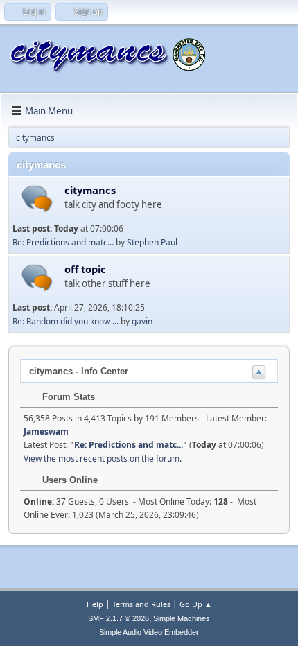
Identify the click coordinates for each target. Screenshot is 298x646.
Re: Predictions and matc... (63, 242)
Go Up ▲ (195, 604)
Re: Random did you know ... (65, 321)
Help (95, 604)
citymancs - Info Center (78, 371)
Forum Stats (67, 397)
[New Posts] (37, 198)
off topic (85, 269)
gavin (142, 321)
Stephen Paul (152, 242)
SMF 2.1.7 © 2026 (118, 618)
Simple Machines (181, 618)
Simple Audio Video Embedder (149, 632)
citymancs (90, 190)
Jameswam (46, 431)
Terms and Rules (141, 604)
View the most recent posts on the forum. (103, 458)
